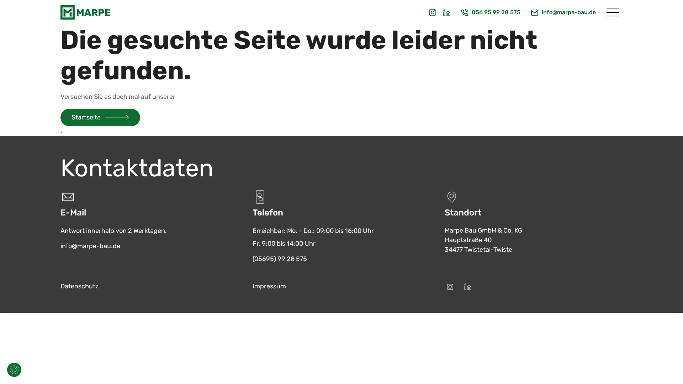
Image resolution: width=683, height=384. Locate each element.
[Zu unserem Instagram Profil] (432, 12)
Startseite (86, 117)
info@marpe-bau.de (569, 12)
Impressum (269, 286)
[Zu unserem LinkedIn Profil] (446, 12)
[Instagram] (450, 286)
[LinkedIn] (467, 286)
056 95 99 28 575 (496, 12)
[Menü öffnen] (613, 12)
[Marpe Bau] (85, 12)
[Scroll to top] (667, 368)
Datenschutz (79, 286)
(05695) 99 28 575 (280, 259)
